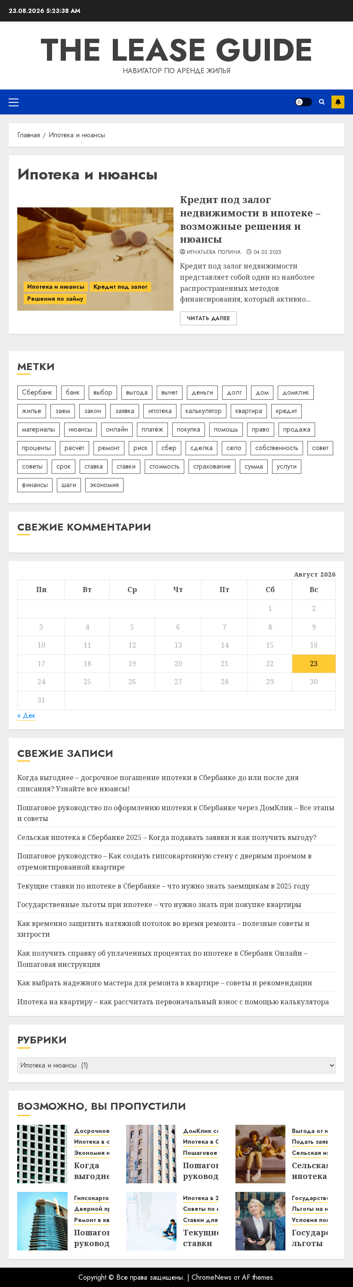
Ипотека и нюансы (55, 286)
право (260, 429)
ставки (126, 466)
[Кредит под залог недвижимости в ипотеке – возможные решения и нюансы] (95, 259)
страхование (212, 466)
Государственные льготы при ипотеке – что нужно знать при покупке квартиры (159, 904)
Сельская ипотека (319, 1153)
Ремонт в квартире (102, 1220)
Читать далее (208, 318)
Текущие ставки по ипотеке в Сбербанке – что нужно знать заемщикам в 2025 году (163, 886)
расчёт (74, 448)
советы (32, 466)
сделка (201, 448)
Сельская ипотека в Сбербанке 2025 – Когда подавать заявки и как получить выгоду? (166, 837)
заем (62, 411)
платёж (152, 429)
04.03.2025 (268, 252)
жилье (31, 411)
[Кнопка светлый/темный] (303, 102)
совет (320, 448)
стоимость (164, 466)
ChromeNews (212, 1277)
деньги (202, 392)
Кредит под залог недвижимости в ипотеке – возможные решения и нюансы (250, 219)
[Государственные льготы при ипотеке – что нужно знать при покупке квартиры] (260, 1221)
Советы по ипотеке (212, 1209)
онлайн (117, 429)
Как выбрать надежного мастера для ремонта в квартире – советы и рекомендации (164, 983)
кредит (286, 411)
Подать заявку (313, 1142)
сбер (168, 448)
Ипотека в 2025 (207, 1198)
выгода (137, 392)
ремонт (109, 448)
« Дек (26, 715)
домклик (295, 392)
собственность (276, 448)
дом (262, 392)
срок (63, 466)
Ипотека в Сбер (207, 1142)
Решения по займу (55, 298)
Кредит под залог (120, 286)
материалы (38, 429)
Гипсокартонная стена (108, 1198)
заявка (124, 411)
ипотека (160, 411)
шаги (69, 485)
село (234, 448)
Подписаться (337, 102)
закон (92, 411)
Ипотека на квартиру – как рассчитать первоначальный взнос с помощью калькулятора (173, 1001)
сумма (254, 466)
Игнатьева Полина (214, 252)
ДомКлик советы (209, 1131)
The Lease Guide (176, 50)
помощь (226, 429)
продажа (296, 429)
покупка (188, 429)
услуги (287, 466)
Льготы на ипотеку (320, 1209)
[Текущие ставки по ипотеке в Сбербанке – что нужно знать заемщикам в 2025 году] (151, 1221)
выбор (102, 392)
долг (234, 392)
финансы (35, 485)
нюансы (80, 429)
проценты (36, 448)
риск (140, 448)
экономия (104, 485)
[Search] (321, 101)
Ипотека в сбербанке (107, 1142)
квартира (248, 411)
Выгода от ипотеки (321, 1131)
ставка (93, 466)
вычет (169, 392)
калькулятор (204, 411)
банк (73, 392)
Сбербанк (37, 392)
